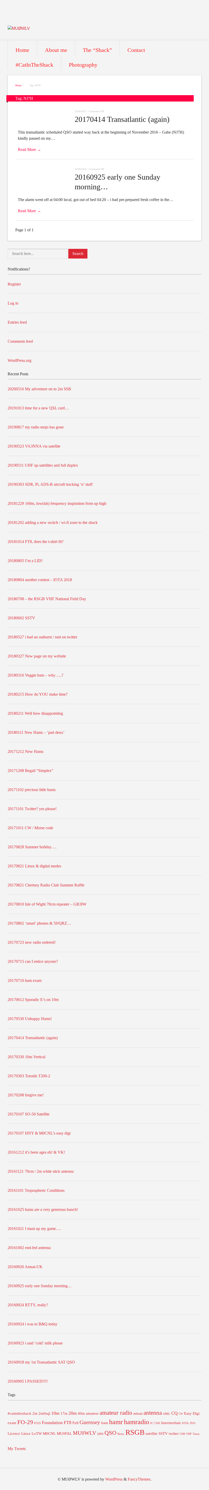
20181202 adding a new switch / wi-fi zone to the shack (53, 522)
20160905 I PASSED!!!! (28, 1381)
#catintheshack (19, 1413)
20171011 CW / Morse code (30, 828)
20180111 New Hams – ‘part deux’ (36, 732)
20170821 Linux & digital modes (34, 866)
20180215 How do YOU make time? (38, 694)
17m (64, 1413)
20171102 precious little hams (32, 789)
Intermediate (171, 1423)
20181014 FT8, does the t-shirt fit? (35, 541)
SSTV (163, 1433)
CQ (174, 1413)
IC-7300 (155, 1423)
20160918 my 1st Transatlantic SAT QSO (41, 1362)
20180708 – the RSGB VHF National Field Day (47, 599)
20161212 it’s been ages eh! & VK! (36, 1152)
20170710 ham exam (25, 980)
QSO (110, 1432)
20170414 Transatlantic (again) (122, 119)
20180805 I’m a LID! (25, 560)
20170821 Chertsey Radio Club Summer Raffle (46, 885)
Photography (83, 65)
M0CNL (49, 1433)
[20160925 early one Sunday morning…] (45, 170)
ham (104, 1423)
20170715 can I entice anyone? (33, 961)
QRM (100, 1433)
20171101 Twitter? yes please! (32, 809)
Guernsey (90, 1422)
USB (182, 1433)
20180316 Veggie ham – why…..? (35, 675)
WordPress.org (19, 360)
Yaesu (196, 1433)
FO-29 (25, 1422)
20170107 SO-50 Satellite (28, 1114)
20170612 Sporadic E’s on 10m (33, 999)
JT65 (192, 1423)
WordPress (114, 1479)
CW (181, 1413)
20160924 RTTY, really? (28, 1305)
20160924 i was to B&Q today (32, 1324)
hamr (116, 1422)
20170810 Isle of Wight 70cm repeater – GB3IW (47, 904)
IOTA (185, 1423)
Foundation (52, 1422)
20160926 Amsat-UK (25, 1267)
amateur (92, 1413)
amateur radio (116, 1412)
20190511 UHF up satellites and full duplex (43, 465)
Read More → (29, 149)
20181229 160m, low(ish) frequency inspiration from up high (57, 503)
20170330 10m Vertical (26, 1057)
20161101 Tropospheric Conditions (36, 1190)
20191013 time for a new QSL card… (38, 408)
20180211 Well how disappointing (35, 713)
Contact (136, 50)
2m (34, 1413)
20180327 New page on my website (37, 656)
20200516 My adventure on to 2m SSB (39, 389)
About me (56, 50)
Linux (26, 1433)
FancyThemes (139, 1479)
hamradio (136, 1422)
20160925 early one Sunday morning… (40, 1286)
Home (22, 50)
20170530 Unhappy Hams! (30, 1018)
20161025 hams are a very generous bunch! (43, 1209)
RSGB (135, 1432)
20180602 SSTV (21, 618)
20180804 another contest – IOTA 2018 (40, 580)
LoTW (37, 1433)
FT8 (67, 1422)
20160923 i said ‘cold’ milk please (35, 1343)
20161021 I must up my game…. (34, 1228)
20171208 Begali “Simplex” (30, 770)
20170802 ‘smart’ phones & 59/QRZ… (39, 923)
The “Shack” (97, 50)
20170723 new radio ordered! (32, 942)
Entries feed (17, 322)
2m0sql (44, 1413)
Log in (13, 303)
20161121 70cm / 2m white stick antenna (41, 1171)
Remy (120, 1433)
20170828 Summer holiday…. (32, 847)
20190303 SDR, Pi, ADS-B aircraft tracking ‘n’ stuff (50, 484)
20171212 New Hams (25, 751)
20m (73, 1413)
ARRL (166, 1413)
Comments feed (20, 341)
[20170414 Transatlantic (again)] (45, 112)
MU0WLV (84, 1433)
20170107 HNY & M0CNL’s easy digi (39, 1133)
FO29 (37, 1423)
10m (55, 1413)
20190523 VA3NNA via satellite (34, 446)
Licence (14, 1433)
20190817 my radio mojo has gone (36, 427)
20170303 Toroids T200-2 (29, 1076)
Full (75, 1423)
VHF (189, 1433)
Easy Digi (192, 1413)
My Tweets (17, 1448)
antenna (152, 1412)
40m (81, 1413)
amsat (137, 1413)
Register (14, 284)
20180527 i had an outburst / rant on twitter (42, 637)
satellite (152, 1433)
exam (12, 1423)
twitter (174, 1433)
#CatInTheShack (34, 65)
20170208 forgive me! (26, 1095)
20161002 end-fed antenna (29, 1247)
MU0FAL (64, 1433)
